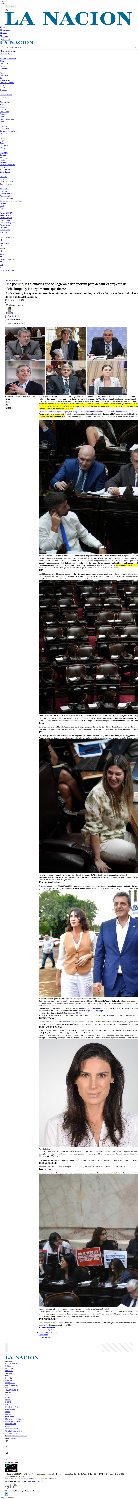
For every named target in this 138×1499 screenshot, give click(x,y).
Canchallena (4, 145)
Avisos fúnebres (6, 194)
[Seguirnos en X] (6, 1447)
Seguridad (4, 104)
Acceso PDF (4, 189)
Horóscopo (4, 160)
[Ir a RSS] (6, 1460)
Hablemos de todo (7, 119)
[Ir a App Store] (11, 1471)
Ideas (2, 206)
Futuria (2, 73)
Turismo (3, 155)
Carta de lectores (6, 198)
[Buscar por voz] (135, 47)
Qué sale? (3, 177)
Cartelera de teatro (7, 181)
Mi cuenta (6, 40)
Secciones (6, 31)
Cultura (3, 109)
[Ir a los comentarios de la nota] (9, 399)
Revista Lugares (6, 218)
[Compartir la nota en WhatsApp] (9, 402)
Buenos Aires (5, 102)
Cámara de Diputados (47, 1330)
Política (18, 281)
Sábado (3, 203)
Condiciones (31, 1481)
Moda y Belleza (5, 169)
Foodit (4, 34)
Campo (2, 78)
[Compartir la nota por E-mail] (11, 408)
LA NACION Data (6, 63)
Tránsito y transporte (8, 59)
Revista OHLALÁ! (6, 213)
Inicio (4, 28)
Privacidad (40, 1481)
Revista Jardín (5, 225)
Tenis (2, 143)
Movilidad (3, 85)
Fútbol (2, 138)
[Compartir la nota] (6, 402)
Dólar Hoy (4, 75)
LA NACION (10, 281)
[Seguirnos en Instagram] (6, 1454)
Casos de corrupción (49, 1332)
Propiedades (5, 80)
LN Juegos (4, 153)
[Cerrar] (34, 43)
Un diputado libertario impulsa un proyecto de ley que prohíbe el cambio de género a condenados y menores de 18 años (85, 412)
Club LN (5, 37)
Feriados (3, 162)
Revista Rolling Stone (8, 222)
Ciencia (2, 116)
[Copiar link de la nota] (6, 405)
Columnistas (4, 128)
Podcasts (3, 167)
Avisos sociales (5, 196)
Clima (2, 61)
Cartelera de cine (6, 179)
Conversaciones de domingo (11, 201)
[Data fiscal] (6, 1495)
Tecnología (4, 157)
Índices (2, 87)
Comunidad (4, 112)
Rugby (2, 141)
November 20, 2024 (75, 1013)
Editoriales (4, 126)
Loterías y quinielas (7, 165)
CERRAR (2, 1)
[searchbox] (68, 47)
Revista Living (5, 220)
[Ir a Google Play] (11, 1467)
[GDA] (11, 1488)
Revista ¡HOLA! (5, 215)
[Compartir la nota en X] (9, 408)
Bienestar (3, 114)
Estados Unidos (6, 95)
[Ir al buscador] (7, 10)
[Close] (6, 1344)
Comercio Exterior (7, 83)
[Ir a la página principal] (69, 25)
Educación (4, 107)
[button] (69, 156)
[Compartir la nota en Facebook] (6, 408)
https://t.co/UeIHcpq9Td (95, 1011)
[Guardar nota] (6, 399)
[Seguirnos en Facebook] (6, 1441)
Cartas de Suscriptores (8, 131)
